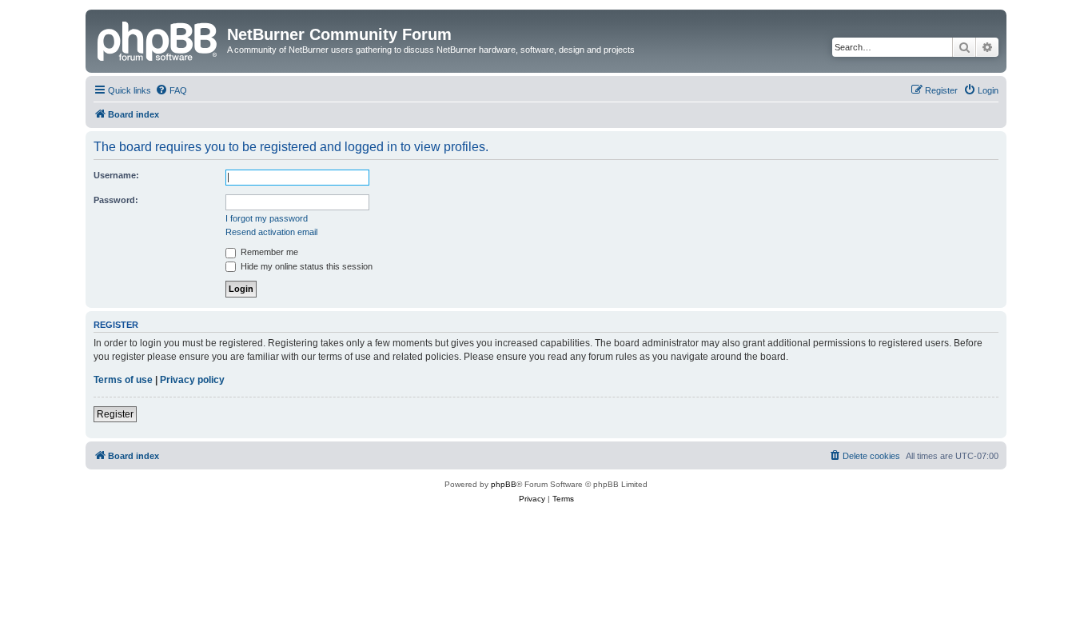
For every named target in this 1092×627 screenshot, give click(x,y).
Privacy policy (192, 379)
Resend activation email (271, 232)
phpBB (503, 484)
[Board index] (158, 39)
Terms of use (123, 379)
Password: (116, 200)
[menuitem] (171, 90)
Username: (116, 175)
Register (115, 414)
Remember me (268, 252)
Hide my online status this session (305, 266)
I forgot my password (266, 218)
